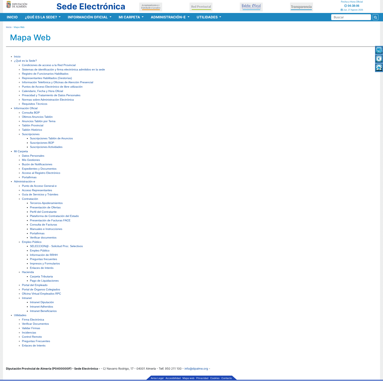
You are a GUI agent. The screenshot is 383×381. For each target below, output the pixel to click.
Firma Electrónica (33, 319)
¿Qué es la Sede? (41, 17)
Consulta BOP (31, 112)
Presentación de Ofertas (45, 207)
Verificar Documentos (35, 323)
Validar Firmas (31, 328)
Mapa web (188, 378)
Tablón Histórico (32, 129)
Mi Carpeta (130, 17)
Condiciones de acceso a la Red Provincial (49, 65)
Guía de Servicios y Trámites (40, 194)
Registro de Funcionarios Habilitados (45, 73)
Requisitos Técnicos (34, 103)
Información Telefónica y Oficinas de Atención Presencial (57, 82)
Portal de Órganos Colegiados (41, 289)
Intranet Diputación (42, 302)
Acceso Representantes (37, 190)
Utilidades (207, 17)
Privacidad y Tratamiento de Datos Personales (51, 95)
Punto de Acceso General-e (39, 185)
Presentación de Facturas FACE (50, 220)
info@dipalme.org (196, 368)
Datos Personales (33, 155)
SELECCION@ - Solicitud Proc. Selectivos (56, 246)
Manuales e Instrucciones (46, 229)
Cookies (214, 378)
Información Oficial (88, 17)
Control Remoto (32, 336)
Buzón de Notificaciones (37, 164)
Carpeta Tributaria (41, 276)
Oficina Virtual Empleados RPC (41, 293)
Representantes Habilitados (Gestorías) (47, 78)
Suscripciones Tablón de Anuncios (51, 138)
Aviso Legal (157, 378)
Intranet (27, 298)
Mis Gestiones (31, 159)
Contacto (226, 378)
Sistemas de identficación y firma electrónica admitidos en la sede (63, 69)
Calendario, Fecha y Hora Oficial (42, 91)
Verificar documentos (43, 237)
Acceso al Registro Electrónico (41, 172)
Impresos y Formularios (45, 263)
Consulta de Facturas (43, 224)
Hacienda (28, 272)
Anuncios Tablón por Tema (38, 121)
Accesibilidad (173, 378)
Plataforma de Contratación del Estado (54, 216)
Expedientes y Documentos (39, 168)
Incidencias (29, 332)
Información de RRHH (44, 254)
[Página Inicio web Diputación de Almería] (17, 4)
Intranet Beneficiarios (43, 311)
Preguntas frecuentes (43, 259)
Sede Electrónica (90, 6)
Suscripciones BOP (42, 142)
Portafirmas (29, 177)
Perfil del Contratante (43, 211)
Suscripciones (30, 134)
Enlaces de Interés (41, 267)
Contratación (30, 198)
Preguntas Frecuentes (36, 341)
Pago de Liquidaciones (44, 280)
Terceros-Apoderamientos (46, 203)
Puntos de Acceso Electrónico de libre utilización (52, 86)
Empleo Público (31, 241)
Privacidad (202, 378)
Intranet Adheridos (41, 306)
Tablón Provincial (32, 125)
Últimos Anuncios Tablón (37, 116)
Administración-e (169, 17)
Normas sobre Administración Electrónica (48, 99)
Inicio (12, 17)
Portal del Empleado (34, 285)
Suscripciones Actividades (46, 146)
